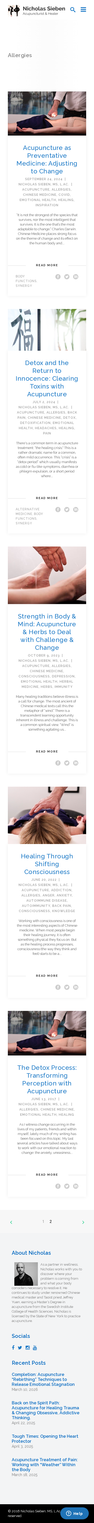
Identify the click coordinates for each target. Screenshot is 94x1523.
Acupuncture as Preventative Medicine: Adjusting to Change (47, 159)
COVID (64, 195)
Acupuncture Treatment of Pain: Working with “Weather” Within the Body (45, 1464)
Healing (66, 200)
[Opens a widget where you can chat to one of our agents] (74, 1513)
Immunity (64, 687)
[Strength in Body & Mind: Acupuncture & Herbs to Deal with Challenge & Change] (47, 575)
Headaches (46, 428)
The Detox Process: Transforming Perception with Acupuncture (47, 1079)
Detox (69, 418)
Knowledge (63, 911)
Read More (47, 265)
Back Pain (61, 906)
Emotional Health (38, 200)
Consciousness (34, 676)
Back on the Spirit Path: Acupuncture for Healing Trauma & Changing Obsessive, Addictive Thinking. (45, 1410)
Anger (49, 895)
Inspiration (47, 205)
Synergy (24, 286)
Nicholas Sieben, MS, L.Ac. (44, 184)
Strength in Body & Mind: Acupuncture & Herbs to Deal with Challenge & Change (47, 631)
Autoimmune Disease (46, 900)
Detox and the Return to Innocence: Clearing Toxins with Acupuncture (47, 378)
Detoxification (35, 423)
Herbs (46, 687)
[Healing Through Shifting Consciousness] (47, 815)
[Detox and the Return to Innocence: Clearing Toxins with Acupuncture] (47, 330)
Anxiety (64, 895)
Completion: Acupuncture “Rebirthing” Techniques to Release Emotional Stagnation (43, 1379)
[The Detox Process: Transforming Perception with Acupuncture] (47, 1033)
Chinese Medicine (39, 195)
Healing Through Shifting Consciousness (47, 864)
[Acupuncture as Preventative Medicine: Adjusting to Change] (47, 113)
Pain (47, 433)
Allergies (61, 189)
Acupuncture (36, 189)
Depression (63, 676)
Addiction (61, 890)
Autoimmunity (36, 906)
